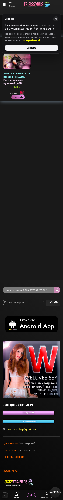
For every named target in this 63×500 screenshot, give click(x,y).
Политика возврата (13, 457)
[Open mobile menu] (4, 4)
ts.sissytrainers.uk (31, 40)
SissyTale (18, 97)
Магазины (55, 492)
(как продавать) (27, 450)
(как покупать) (26, 443)
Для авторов (10, 450)
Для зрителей (10, 443)
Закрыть (31, 47)
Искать (53, 302)
